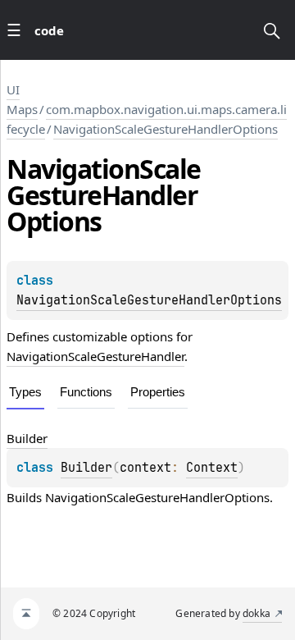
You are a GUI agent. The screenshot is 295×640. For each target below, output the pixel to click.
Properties (157, 392)
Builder (86, 467)
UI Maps (22, 99)
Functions (86, 392)
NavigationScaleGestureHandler (95, 356)
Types (25, 392)
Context (212, 467)
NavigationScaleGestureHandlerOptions (165, 129)
